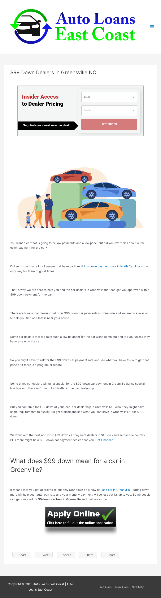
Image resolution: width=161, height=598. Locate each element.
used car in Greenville (115, 489)
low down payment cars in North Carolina (112, 266)
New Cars (122, 587)
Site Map (138, 587)
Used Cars (104, 587)
